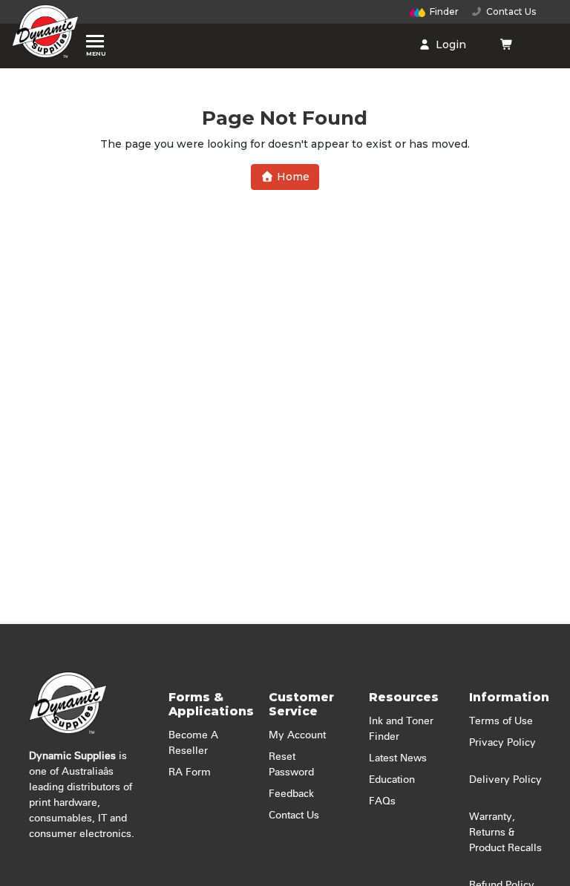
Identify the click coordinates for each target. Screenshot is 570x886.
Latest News (398, 758)
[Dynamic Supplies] (45, 34)
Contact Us (509, 11)
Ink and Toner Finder (401, 729)
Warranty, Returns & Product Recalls (505, 832)
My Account (297, 735)
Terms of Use (501, 721)
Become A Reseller (193, 743)
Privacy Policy (502, 743)
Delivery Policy (505, 780)
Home (291, 176)
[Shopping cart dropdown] (507, 44)
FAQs (382, 801)
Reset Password (291, 765)
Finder (444, 11)
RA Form (189, 772)
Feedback (291, 794)
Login (449, 44)
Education (392, 780)
